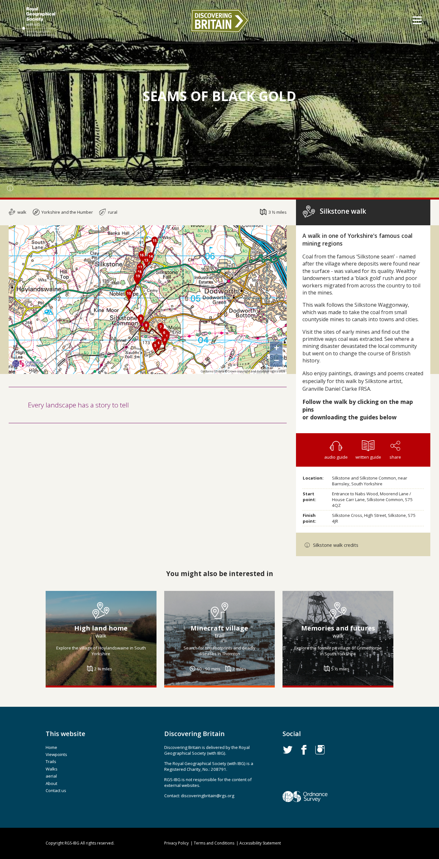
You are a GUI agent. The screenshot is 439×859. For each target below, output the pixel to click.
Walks (52, 769)
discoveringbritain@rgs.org (207, 795)
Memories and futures (338, 628)
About (51, 783)
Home (51, 747)
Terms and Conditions (214, 843)
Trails (51, 761)
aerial (51, 776)
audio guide (336, 457)
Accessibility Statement (260, 843)
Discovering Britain (219, 21)
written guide (368, 457)
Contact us (56, 790)
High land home (101, 628)
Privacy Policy (176, 843)
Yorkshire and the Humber (66, 212)
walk (21, 212)
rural (112, 212)
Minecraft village (219, 628)
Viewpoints (56, 754)
